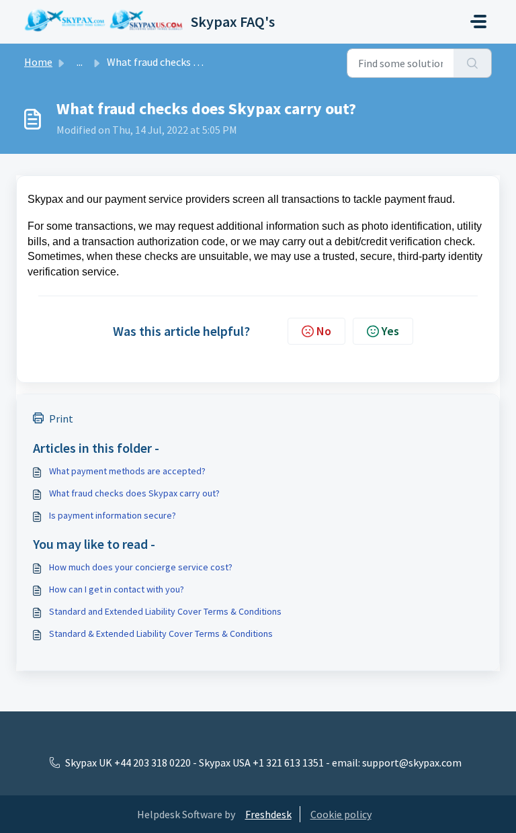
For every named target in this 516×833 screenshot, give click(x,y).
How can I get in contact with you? (116, 589)
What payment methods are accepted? (127, 471)
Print (61, 418)
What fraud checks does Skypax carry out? (134, 493)
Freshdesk (268, 814)
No (323, 331)
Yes (390, 331)
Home (38, 62)
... (80, 62)
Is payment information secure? (112, 515)
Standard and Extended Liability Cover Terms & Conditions (165, 611)
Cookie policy (341, 814)
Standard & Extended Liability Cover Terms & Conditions (161, 633)
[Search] (473, 63)
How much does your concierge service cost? (140, 567)
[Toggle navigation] (478, 21)
